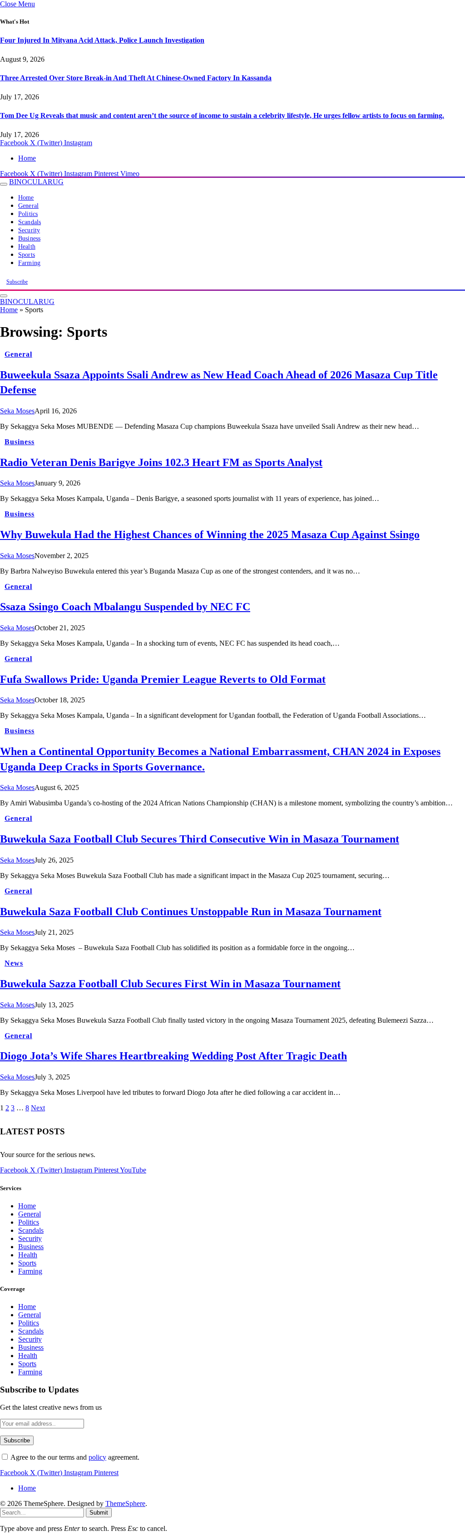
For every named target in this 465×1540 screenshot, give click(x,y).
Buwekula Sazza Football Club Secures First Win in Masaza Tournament (170, 984)
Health (26, 246)
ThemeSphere (125, 1503)
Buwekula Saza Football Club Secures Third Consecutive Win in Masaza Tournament (199, 839)
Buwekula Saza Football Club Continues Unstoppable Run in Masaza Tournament (190, 911)
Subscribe (17, 282)
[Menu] (3, 184)
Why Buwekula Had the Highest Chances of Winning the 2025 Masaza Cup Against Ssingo (210, 534)
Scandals (29, 222)
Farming (29, 263)
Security (29, 230)
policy (97, 1457)
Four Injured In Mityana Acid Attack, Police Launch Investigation (102, 40)
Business (29, 238)
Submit (98, 1512)
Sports (26, 254)
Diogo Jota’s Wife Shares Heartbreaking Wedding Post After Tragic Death (173, 1056)
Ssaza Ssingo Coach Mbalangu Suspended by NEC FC (125, 607)
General (28, 205)
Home (27, 158)
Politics (28, 214)
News (14, 963)
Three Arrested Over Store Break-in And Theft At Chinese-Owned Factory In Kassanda (136, 78)
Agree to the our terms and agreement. (74, 1457)
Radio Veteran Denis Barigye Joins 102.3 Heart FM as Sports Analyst (161, 462)
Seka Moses (17, 411)
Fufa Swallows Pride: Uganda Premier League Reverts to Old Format (163, 679)
